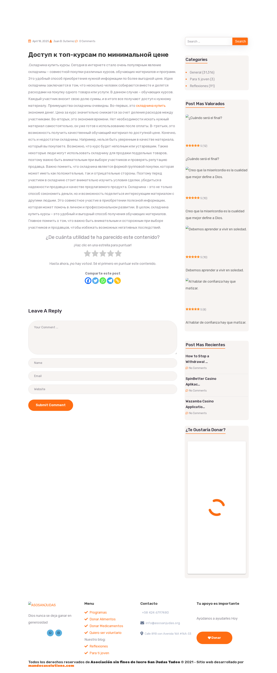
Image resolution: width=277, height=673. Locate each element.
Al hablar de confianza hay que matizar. (216, 322)
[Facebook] (88, 280)
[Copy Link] (117, 280)
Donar (216, 638)
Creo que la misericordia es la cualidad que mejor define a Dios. (215, 214)
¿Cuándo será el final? (202, 159)
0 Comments (87, 41)
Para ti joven (199, 79)
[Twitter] (95, 280)
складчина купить (151, 106)
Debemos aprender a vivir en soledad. (215, 270)
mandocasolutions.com (51, 665)
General (195, 72)
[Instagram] (58, 633)
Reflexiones (199, 86)
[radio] (87, 254)
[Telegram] (110, 280)
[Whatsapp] (102, 280)
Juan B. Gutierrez (64, 41)
